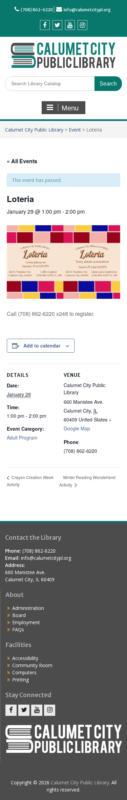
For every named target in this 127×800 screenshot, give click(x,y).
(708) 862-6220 (37, 9)
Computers (24, 672)
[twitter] (57, 25)
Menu (70, 108)
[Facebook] (45, 25)
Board (19, 615)
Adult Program (22, 437)
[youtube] (70, 25)
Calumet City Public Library (34, 129)
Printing (20, 679)
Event (75, 129)
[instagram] (82, 25)
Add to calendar (41, 345)
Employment (26, 622)
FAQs (18, 629)
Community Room (32, 665)
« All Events (22, 161)
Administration (28, 608)
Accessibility (25, 658)
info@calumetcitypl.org (87, 9)
